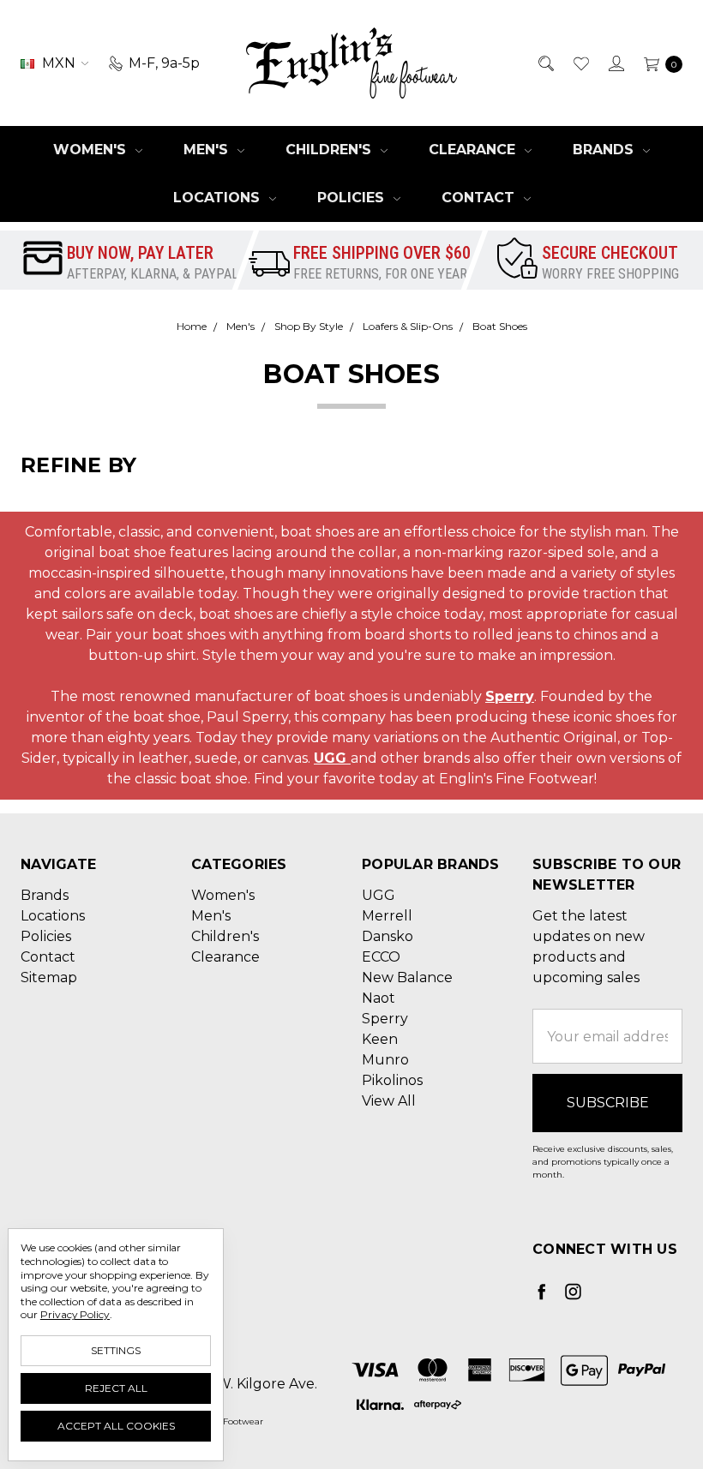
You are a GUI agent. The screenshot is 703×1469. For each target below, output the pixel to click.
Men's (207, 149)
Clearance (474, 149)
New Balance (407, 977)
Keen (380, 1039)
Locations (218, 197)
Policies (352, 197)
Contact (480, 197)
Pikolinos (392, 1080)
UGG (332, 758)
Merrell (387, 916)
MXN (59, 63)
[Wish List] (580, 63)
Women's (91, 149)
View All (389, 1101)
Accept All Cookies (116, 1425)
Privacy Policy (75, 1314)
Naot (378, 998)
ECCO (381, 957)
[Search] (545, 63)
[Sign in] (615, 63)
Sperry (509, 696)
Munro (385, 1060)
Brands (605, 149)
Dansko (387, 936)
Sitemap (49, 977)
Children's (330, 149)
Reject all (116, 1388)
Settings (116, 1350)
